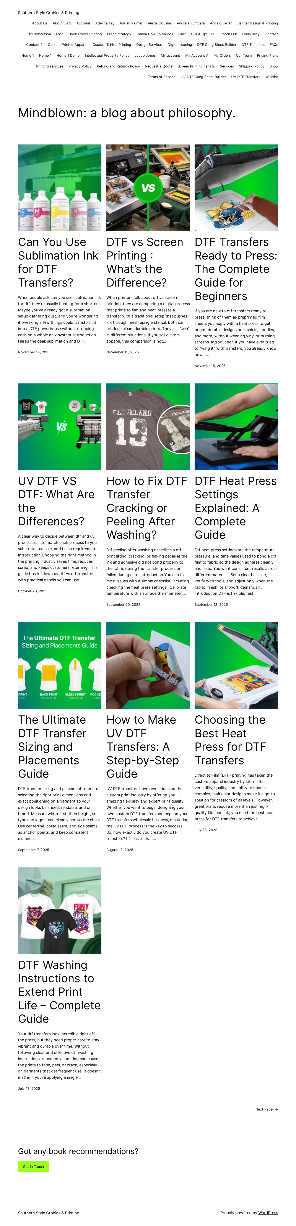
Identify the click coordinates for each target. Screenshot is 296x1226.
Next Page (266, 1109)
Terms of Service (162, 77)
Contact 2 (34, 44)
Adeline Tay (104, 23)
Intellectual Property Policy (107, 55)
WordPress (268, 1212)
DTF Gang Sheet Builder (216, 44)
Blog (59, 34)
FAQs (274, 44)
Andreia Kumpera (191, 23)
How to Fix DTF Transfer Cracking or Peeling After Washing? (147, 508)
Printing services (49, 66)
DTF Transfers (253, 44)
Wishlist (271, 77)
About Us (39, 23)
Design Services (149, 44)
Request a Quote (158, 66)
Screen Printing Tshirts (196, 66)
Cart (182, 34)
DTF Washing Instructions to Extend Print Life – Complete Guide (59, 992)
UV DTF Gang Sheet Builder (203, 77)
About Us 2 (62, 23)
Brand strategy (119, 34)
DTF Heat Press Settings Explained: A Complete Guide (236, 508)
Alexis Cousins (160, 23)
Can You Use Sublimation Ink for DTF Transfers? (58, 262)
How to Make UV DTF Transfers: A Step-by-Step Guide (142, 746)
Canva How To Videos (155, 34)
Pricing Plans (267, 55)
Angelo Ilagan (221, 23)
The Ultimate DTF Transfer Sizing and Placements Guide (52, 746)
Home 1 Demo (68, 55)
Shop (274, 66)
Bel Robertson (39, 34)
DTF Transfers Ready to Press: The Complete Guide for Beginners (236, 269)
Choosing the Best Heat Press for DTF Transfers (231, 740)
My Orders (222, 55)
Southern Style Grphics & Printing (48, 12)
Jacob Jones (145, 55)
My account (170, 55)
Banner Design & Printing (257, 23)
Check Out (228, 34)
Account (83, 23)
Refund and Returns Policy (118, 66)
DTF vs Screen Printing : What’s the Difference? (144, 262)
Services (227, 66)
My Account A (196, 55)
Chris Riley (251, 34)
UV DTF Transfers (245, 77)
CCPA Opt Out (203, 34)
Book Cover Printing (85, 34)
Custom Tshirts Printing (112, 44)
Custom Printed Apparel (67, 44)
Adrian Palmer (131, 23)
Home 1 (27, 55)
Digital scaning (180, 44)
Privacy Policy (80, 66)
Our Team (244, 55)
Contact (271, 34)
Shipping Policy (251, 66)
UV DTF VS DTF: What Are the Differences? (56, 501)
